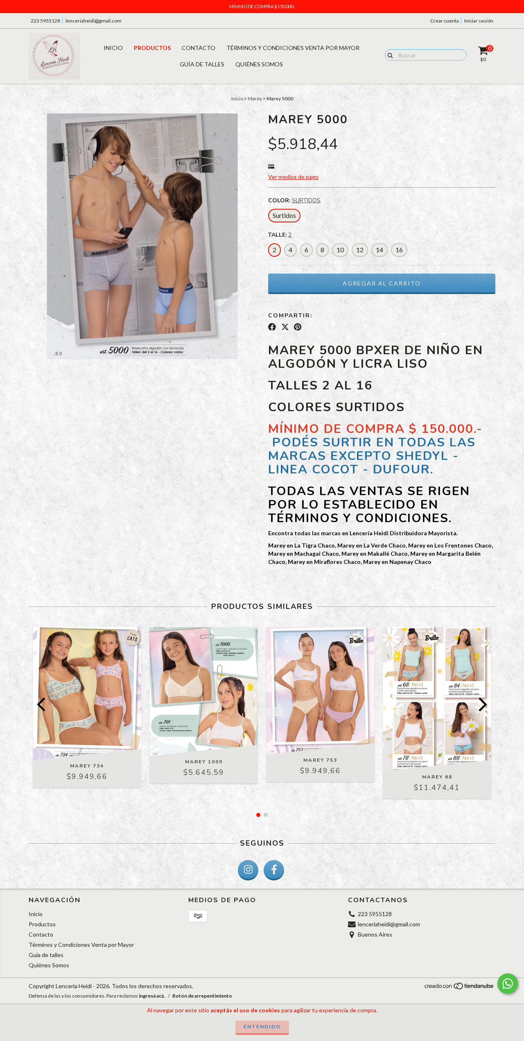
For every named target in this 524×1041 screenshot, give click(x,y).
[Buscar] (388, 54)
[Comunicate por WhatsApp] (507, 983)
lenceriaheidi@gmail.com (94, 21)
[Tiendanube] (459, 988)
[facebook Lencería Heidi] (274, 870)
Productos (152, 47)
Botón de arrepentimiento (202, 996)
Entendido (262, 1026)
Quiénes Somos (259, 64)
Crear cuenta (444, 21)
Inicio (113, 47)
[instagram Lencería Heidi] (248, 870)
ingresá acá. (152, 996)
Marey (255, 98)
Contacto (198, 47)
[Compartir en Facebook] (272, 327)
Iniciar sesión (478, 21)
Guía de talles (202, 64)
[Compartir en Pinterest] (297, 327)
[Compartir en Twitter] (285, 327)
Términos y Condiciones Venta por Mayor (292, 47)
